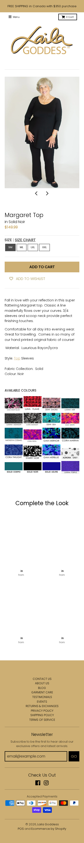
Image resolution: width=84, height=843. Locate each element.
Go (74, 756)
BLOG (42, 688)
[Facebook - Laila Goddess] (38, 783)
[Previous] (37, 193)
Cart (70, 17)
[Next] (47, 193)
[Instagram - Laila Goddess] (46, 783)
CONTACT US (42, 679)
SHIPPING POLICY (42, 715)
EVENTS (42, 702)
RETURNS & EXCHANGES (42, 706)
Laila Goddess (48, 824)
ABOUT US (42, 683)
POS (21, 829)
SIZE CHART (25, 240)
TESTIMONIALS (42, 697)
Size (20, 240)
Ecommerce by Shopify (48, 829)
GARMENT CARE (42, 692)
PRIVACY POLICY (42, 711)
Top (17, 358)
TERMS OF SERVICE (42, 720)
